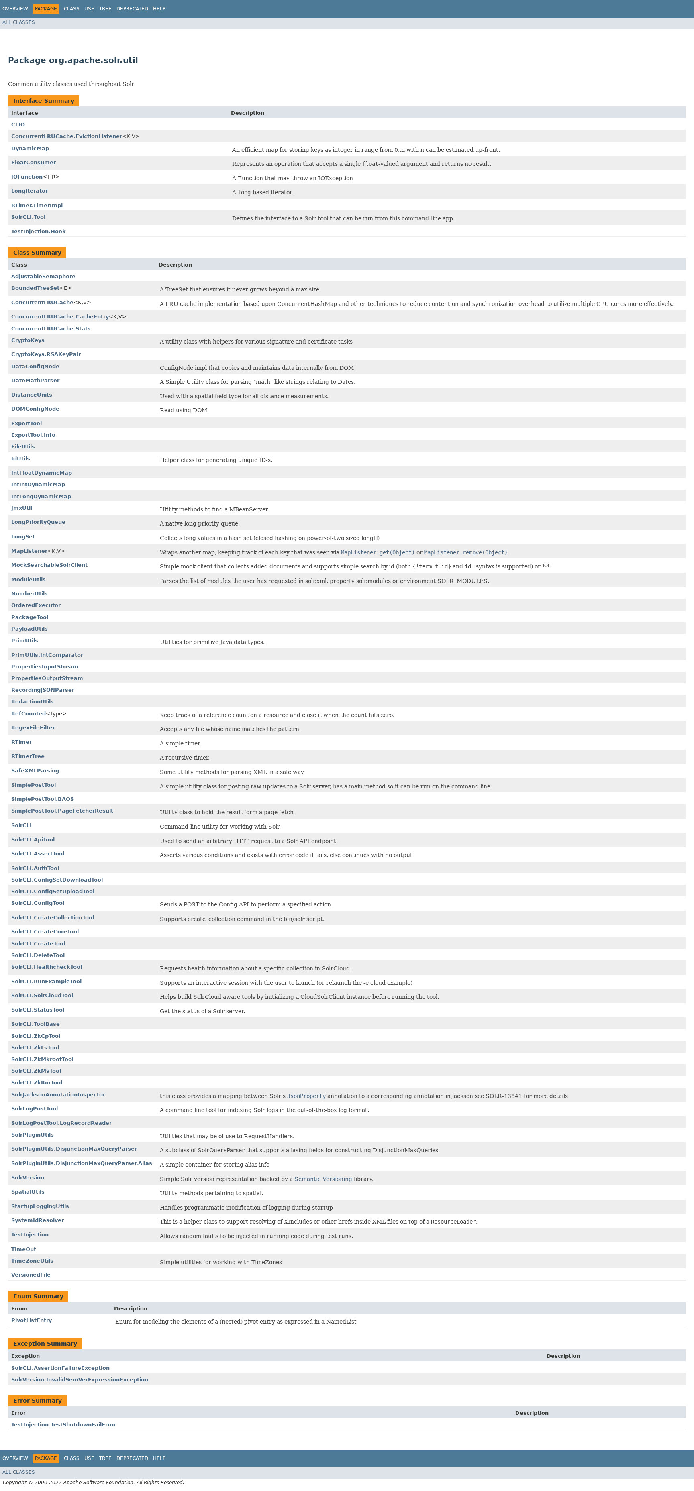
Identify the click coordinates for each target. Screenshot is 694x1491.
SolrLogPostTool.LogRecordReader (61, 1123)
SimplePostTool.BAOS (42, 799)
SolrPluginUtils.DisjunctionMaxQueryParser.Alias (81, 1163)
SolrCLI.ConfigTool (37, 903)
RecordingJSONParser (42, 690)
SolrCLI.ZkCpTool (35, 1036)
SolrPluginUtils (32, 1135)
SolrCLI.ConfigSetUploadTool (52, 891)
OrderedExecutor (36, 605)
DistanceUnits (31, 395)
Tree (105, 9)
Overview (15, 9)
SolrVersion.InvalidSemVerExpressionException (79, 1380)
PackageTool (29, 617)
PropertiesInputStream (44, 667)
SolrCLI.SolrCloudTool (42, 995)
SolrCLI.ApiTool (33, 840)
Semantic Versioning (323, 1179)
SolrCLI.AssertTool (37, 854)
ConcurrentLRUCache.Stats (51, 329)
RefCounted (28, 714)
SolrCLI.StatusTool (37, 1010)
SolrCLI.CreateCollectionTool (52, 918)
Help (159, 9)
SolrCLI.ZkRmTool (36, 1083)
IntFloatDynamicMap (41, 473)
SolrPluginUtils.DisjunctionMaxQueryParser (74, 1149)
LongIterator (29, 191)
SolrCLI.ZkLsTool (35, 1048)
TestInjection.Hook (38, 231)
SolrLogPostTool (34, 1109)
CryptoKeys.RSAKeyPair (46, 354)
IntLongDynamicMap (41, 496)
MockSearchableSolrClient (49, 565)
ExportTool (26, 423)
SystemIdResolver (37, 1220)
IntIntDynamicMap (38, 484)
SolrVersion (27, 1178)
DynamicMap (30, 148)
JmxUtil (21, 508)
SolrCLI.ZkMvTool (36, 1071)
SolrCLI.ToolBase (35, 1024)
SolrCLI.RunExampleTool (46, 981)
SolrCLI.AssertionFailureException (60, 1368)
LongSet (23, 537)
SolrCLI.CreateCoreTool (45, 932)
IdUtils (20, 459)
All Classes (18, 22)
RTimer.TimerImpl (37, 205)
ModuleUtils (28, 579)
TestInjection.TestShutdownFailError (63, 1425)
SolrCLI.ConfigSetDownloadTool (57, 880)
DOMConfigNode (35, 409)
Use (89, 9)
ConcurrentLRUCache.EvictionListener (66, 136)
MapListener (29, 551)
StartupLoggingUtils (40, 1206)
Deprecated (132, 9)
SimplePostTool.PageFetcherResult (62, 811)
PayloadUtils (29, 629)
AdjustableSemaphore (43, 276)
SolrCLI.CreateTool (38, 944)
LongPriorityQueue (38, 522)
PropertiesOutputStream (47, 678)
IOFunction (27, 177)
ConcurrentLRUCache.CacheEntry (60, 317)
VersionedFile (31, 1275)
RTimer (21, 742)
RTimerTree (28, 756)
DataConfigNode (35, 366)
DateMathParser (35, 380)
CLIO (18, 125)
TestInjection (30, 1235)
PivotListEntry (31, 1320)
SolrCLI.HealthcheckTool (46, 967)
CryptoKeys (28, 340)
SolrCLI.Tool (28, 217)
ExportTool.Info (33, 435)
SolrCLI (21, 825)
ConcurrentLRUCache (42, 302)
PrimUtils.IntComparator (47, 655)
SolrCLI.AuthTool (35, 868)
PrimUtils (24, 641)
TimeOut (23, 1249)
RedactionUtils (32, 702)
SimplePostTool (33, 785)
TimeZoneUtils (32, 1261)
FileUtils (23, 447)
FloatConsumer (33, 162)
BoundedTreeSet (35, 288)
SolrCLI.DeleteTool (38, 955)
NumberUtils (29, 594)
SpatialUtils (28, 1192)
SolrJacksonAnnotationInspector (58, 1095)
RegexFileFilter (33, 728)
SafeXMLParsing (35, 771)
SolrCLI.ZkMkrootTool (42, 1059)
